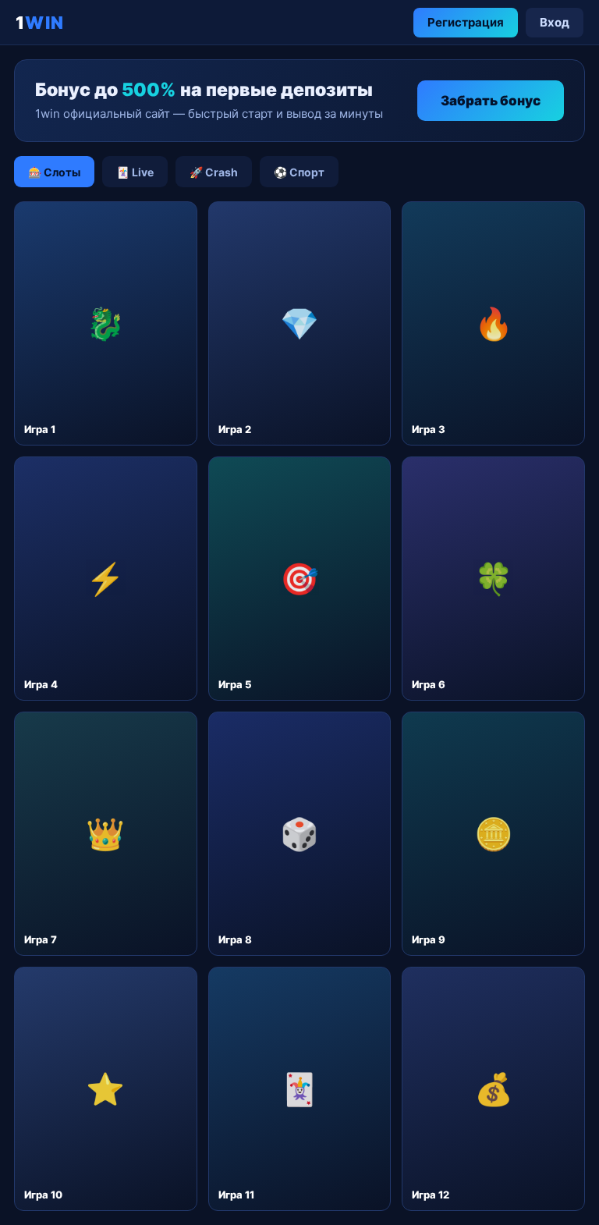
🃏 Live (135, 172)
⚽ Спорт (299, 172)
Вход (554, 22)
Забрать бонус (491, 100)
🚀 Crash (214, 172)
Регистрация (465, 22)
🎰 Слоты (54, 172)
